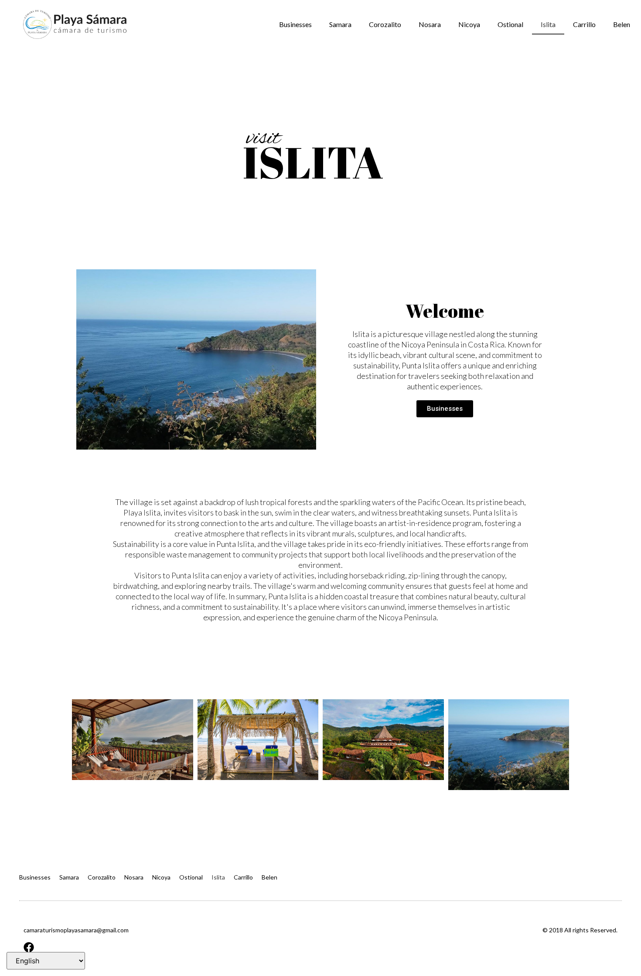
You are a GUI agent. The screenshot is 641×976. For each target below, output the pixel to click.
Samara (340, 24)
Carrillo (584, 24)
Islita (548, 24)
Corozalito (385, 24)
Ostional (510, 24)
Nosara (430, 24)
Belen (621, 24)
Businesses (295, 24)
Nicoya (469, 24)
